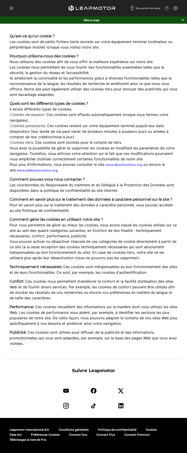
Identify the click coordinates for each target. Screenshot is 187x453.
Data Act (16, 435)
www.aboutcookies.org (123, 164)
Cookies (151, 429)
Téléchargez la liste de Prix (28, 440)
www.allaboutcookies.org (37, 170)
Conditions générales (74, 429)
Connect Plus (105, 435)
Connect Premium (137, 435)
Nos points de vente (148, 8)
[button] (92, 8)
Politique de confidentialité (117, 429)
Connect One (78, 435)
